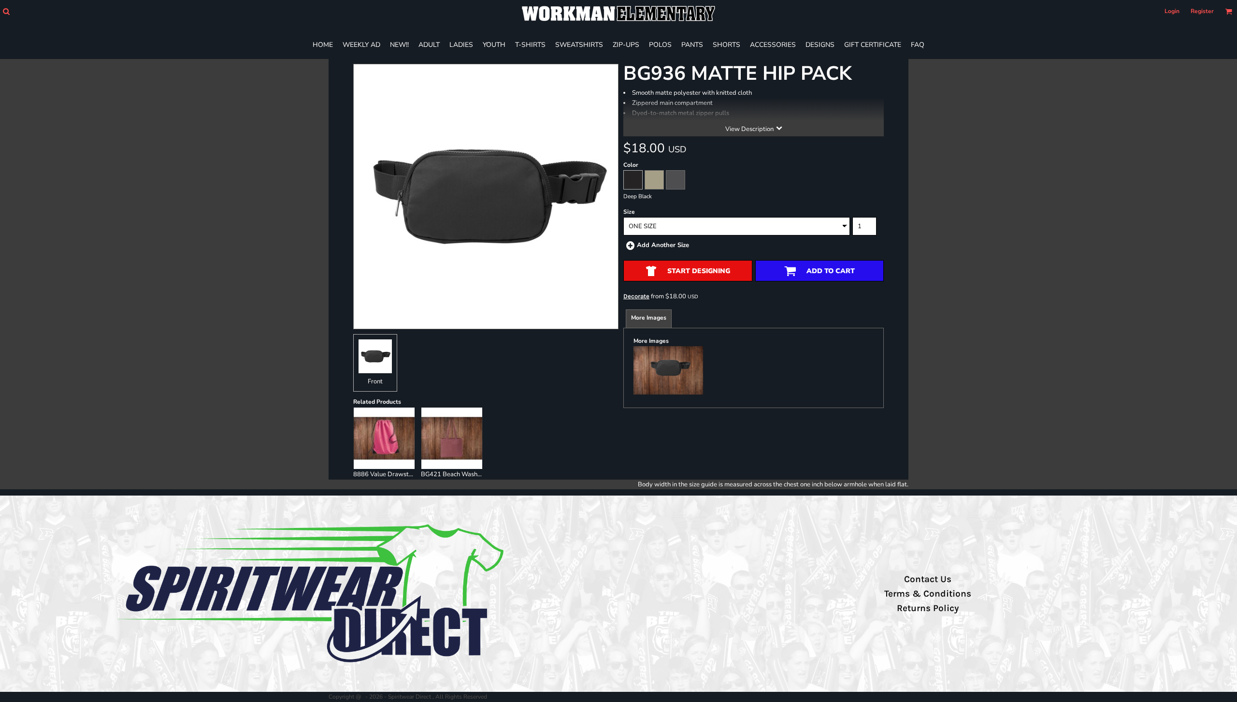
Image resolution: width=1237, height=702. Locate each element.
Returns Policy (928, 608)
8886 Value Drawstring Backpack (401, 474)
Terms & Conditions (927, 593)
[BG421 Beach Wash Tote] (452, 438)
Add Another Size (663, 245)
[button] (6, 11)
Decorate (636, 296)
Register (1202, 11)
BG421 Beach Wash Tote (456, 474)
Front (375, 381)
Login (1172, 11)
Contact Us (927, 579)
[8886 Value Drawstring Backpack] (384, 438)
